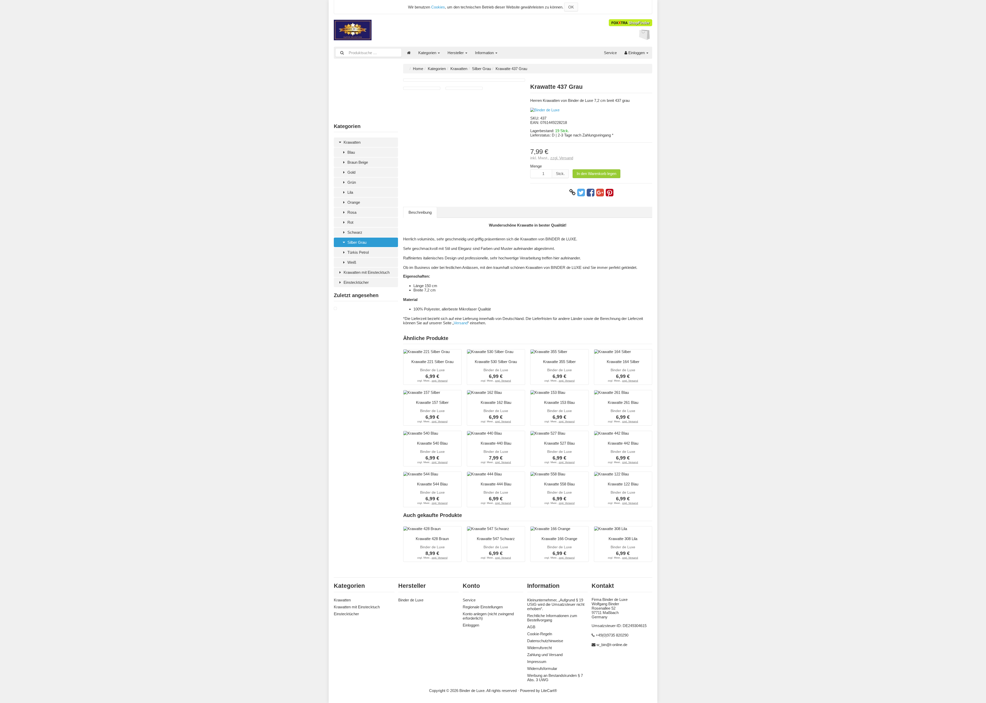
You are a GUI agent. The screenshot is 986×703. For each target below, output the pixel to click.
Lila (349, 192)
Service (610, 53)
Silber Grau (356, 242)
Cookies (438, 7)
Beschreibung (420, 212)
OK (571, 7)
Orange (353, 202)
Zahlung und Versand (545, 654)
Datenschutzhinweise (545, 641)
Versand (461, 323)
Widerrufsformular (542, 668)
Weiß (351, 262)
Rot (349, 222)
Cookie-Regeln (539, 634)
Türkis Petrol (357, 252)
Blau (350, 152)
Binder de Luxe (410, 600)
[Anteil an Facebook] (590, 192)
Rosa (351, 212)
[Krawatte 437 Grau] (335, 308)
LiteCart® (549, 690)
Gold (350, 172)
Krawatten (352, 142)
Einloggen (636, 53)
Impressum (536, 661)
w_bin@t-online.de (611, 644)
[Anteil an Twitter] (581, 192)
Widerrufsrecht (539, 648)
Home (418, 68)
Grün (351, 182)
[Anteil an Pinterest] (609, 192)
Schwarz (354, 232)
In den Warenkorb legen (596, 173)
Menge (536, 166)
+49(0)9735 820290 (612, 635)
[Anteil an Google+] (600, 192)
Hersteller (456, 53)
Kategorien (427, 53)
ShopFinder (630, 23)
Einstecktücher (356, 282)
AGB (531, 627)
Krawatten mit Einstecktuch (366, 272)
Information (485, 53)
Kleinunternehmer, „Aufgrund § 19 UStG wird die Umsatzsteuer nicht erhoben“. (555, 604)
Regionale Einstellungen (483, 607)
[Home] (408, 53)
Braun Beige (357, 162)
